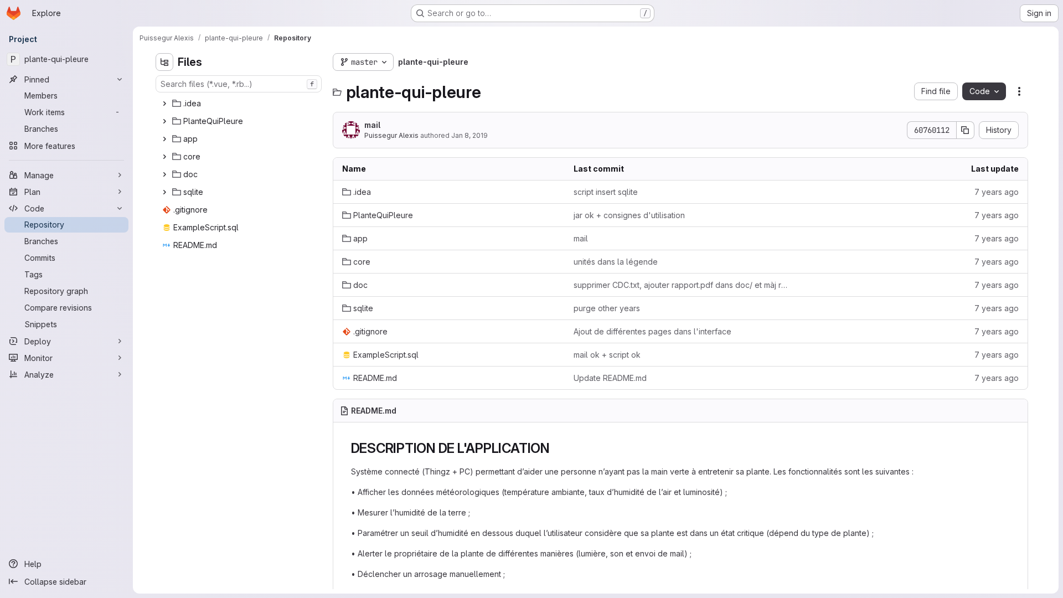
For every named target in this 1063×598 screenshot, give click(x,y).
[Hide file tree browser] (164, 62)
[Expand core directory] (164, 156)
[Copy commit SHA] (965, 130)
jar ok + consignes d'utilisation (629, 215)
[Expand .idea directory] (164, 103)
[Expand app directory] (164, 139)
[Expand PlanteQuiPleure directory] (164, 121)
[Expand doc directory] (164, 174)
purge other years (607, 308)
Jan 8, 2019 (469, 135)
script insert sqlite (606, 192)
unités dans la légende (616, 261)
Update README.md (610, 378)
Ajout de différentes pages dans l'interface (652, 331)
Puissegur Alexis (391, 135)
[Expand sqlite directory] (164, 192)
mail (372, 125)
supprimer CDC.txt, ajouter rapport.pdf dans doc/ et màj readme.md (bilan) (680, 285)
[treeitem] (240, 103)
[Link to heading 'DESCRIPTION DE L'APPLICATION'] (557, 448)
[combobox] (239, 83)
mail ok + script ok (607, 354)
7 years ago (996, 192)
